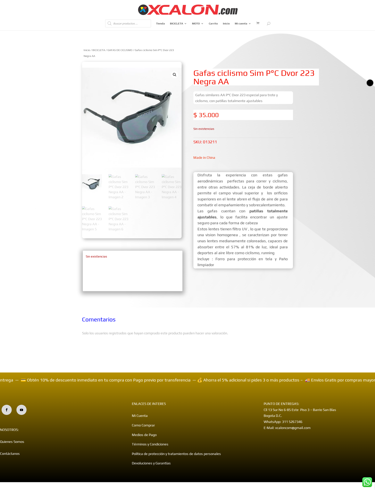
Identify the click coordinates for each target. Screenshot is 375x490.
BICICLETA (176, 23)
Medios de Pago (144, 435)
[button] (174, 74)
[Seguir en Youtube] (21, 410)
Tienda (160, 23)
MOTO (196, 23)
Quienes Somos (12, 442)
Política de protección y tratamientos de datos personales (176, 454)
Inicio (226, 23)
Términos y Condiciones (150, 444)
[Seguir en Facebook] (7, 410)
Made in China (204, 157)
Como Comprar (143, 425)
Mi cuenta (241, 23)
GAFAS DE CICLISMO (119, 50)
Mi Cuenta (140, 416)
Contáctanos (10, 453)
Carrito (213, 23)
